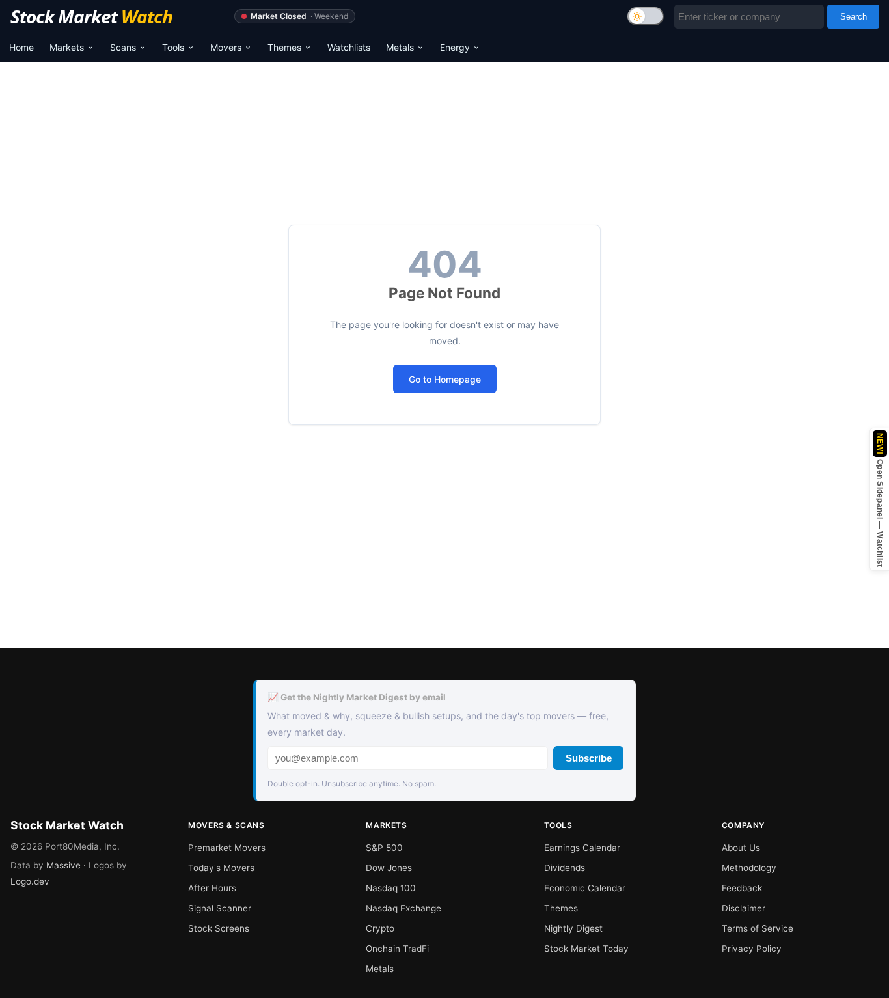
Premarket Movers (227, 847)
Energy (455, 47)
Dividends (564, 868)
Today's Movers (221, 868)
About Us (741, 847)
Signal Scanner (219, 908)
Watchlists (348, 47)
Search (853, 16)
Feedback (742, 888)
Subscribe (589, 758)
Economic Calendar (584, 888)
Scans (123, 47)
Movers (225, 47)
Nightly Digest (573, 928)
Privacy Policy (752, 948)
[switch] (645, 16)
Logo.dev (29, 881)
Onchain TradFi (397, 948)
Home (21, 47)
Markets (66, 47)
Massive (63, 865)
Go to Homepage (445, 379)
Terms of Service (757, 928)
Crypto (380, 928)
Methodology (749, 868)
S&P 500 (384, 847)
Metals (400, 47)
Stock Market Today (586, 948)
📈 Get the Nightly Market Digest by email (356, 697)
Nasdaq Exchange (403, 908)
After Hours (212, 888)
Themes (284, 47)
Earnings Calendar (582, 847)
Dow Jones (389, 868)
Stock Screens (218, 928)
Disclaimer (743, 908)
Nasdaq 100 (391, 888)
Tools (173, 47)
